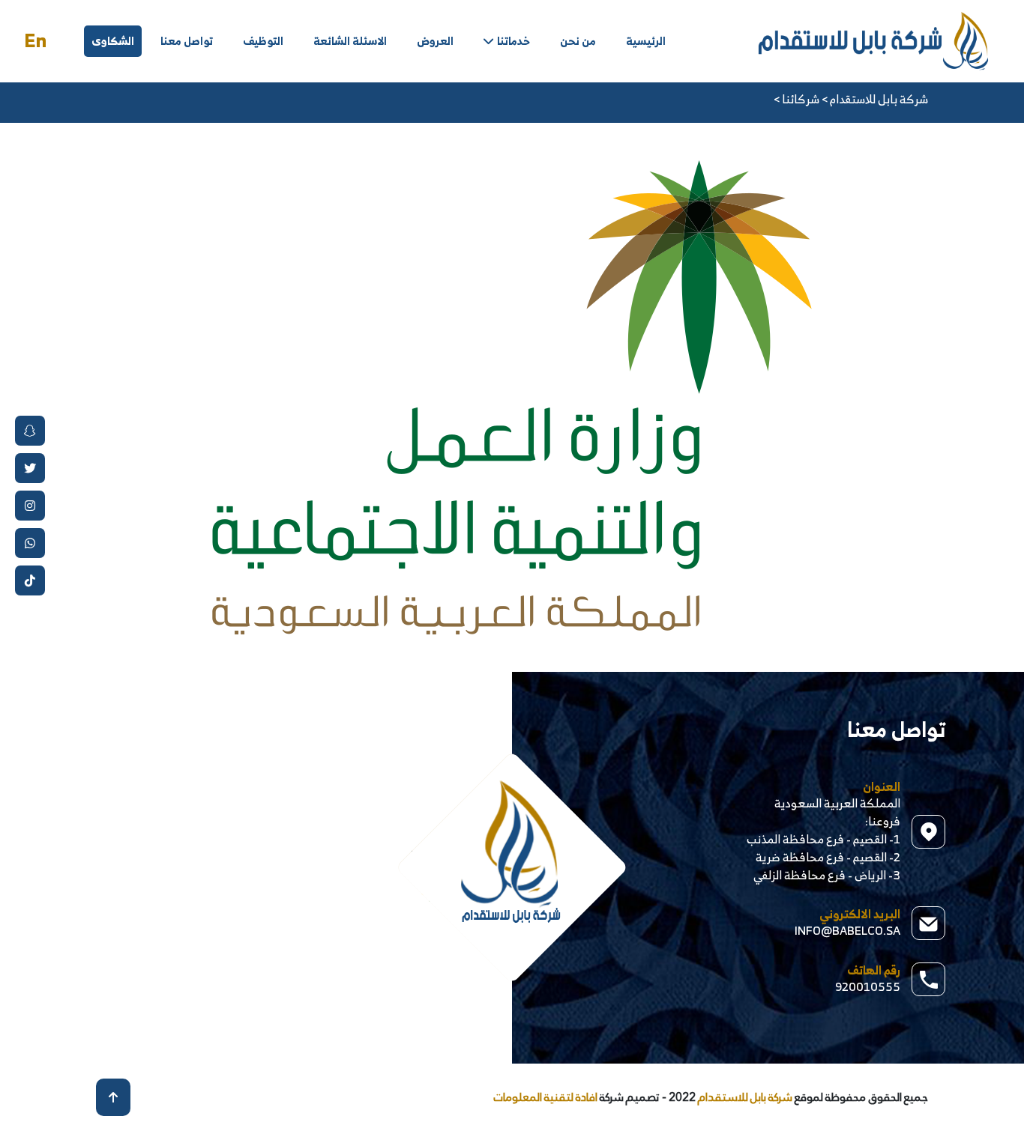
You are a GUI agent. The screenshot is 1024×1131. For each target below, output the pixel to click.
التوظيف (263, 41)
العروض (435, 41)
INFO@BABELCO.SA (847, 930)
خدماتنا (513, 41)
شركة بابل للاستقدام (744, 1097)
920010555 (867, 986)
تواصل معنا (186, 41)
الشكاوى (112, 41)
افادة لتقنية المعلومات (545, 1097)
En (35, 40)
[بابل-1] (873, 39)
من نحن (578, 41)
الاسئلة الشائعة (350, 41)
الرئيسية (646, 41)
